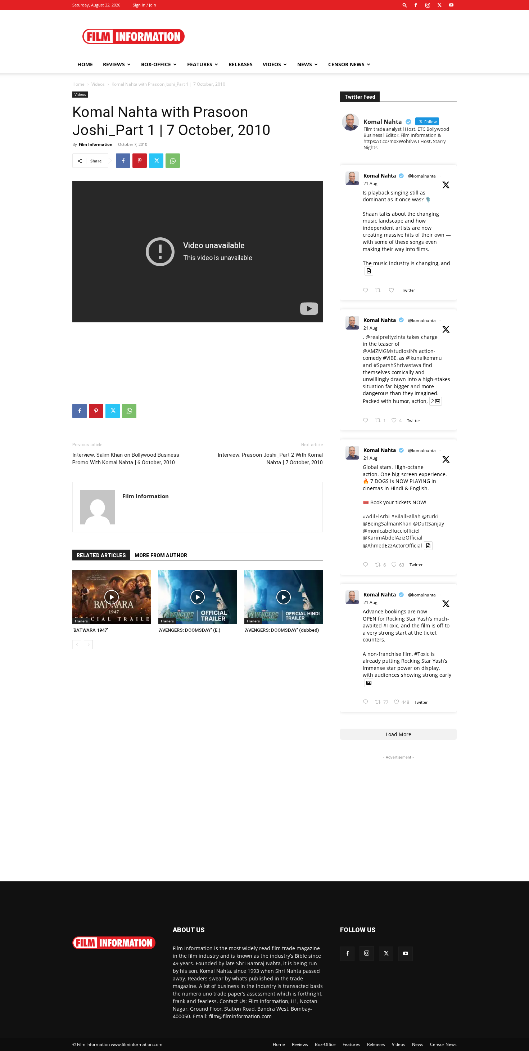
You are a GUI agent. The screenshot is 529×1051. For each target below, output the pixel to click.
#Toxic (390, 625)
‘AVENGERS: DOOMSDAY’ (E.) (189, 630)
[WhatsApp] (173, 160)
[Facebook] (415, 5)
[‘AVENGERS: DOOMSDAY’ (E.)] (197, 597)
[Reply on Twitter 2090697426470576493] (367, 564)
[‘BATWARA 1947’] (111, 597)
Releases (241, 64)
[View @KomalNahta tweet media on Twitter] (369, 271)
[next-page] (88, 644)
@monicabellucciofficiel (391, 530)
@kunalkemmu (424, 357)
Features (199, 64)
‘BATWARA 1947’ (90, 630)
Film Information (95, 144)
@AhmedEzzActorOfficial (392, 545)
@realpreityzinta (386, 337)
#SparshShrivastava (397, 365)
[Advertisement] (326, 36)
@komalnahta (422, 176)
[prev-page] (76, 644)
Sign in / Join (144, 5)
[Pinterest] (139, 160)
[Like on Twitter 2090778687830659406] (393, 290)
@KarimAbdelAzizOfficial (392, 537)
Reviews (114, 64)
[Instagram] (427, 5)
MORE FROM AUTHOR (161, 555)
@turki (430, 516)
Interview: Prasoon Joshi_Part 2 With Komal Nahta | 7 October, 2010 (270, 459)
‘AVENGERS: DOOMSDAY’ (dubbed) (281, 630)
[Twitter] (439, 5)
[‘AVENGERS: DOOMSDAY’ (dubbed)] (283, 597)
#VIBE (390, 357)
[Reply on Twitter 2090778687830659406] (367, 290)
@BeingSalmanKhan (387, 523)
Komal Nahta (379, 175)
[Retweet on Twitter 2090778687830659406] (379, 290)
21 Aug (370, 183)
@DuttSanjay (428, 523)
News (304, 64)
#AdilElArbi (376, 516)
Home (85, 64)
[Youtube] (451, 5)
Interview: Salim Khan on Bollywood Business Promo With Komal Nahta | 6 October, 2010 (125, 459)
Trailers (81, 620)
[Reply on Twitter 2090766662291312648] (367, 420)
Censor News (346, 64)
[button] (404, 5)
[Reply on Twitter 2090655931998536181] (367, 702)
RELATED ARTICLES (101, 555)
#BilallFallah (406, 516)
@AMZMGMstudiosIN (388, 351)
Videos (272, 64)
